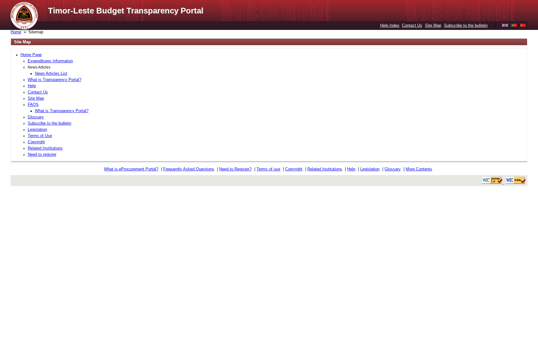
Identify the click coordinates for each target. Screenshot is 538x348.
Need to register (42, 154)
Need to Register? (235, 169)
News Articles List (51, 73)
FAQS (33, 104)
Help (32, 85)
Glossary (36, 117)
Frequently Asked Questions (188, 169)
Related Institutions (45, 148)
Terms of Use (40, 135)
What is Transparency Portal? (54, 79)
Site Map (433, 25)
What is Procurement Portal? (131, 169)
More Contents (419, 169)
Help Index (389, 25)
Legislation (37, 129)
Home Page (31, 54)
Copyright (36, 142)
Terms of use (268, 169)
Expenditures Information (50, 61)
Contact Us (412, 25)
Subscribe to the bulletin (466, 25)
